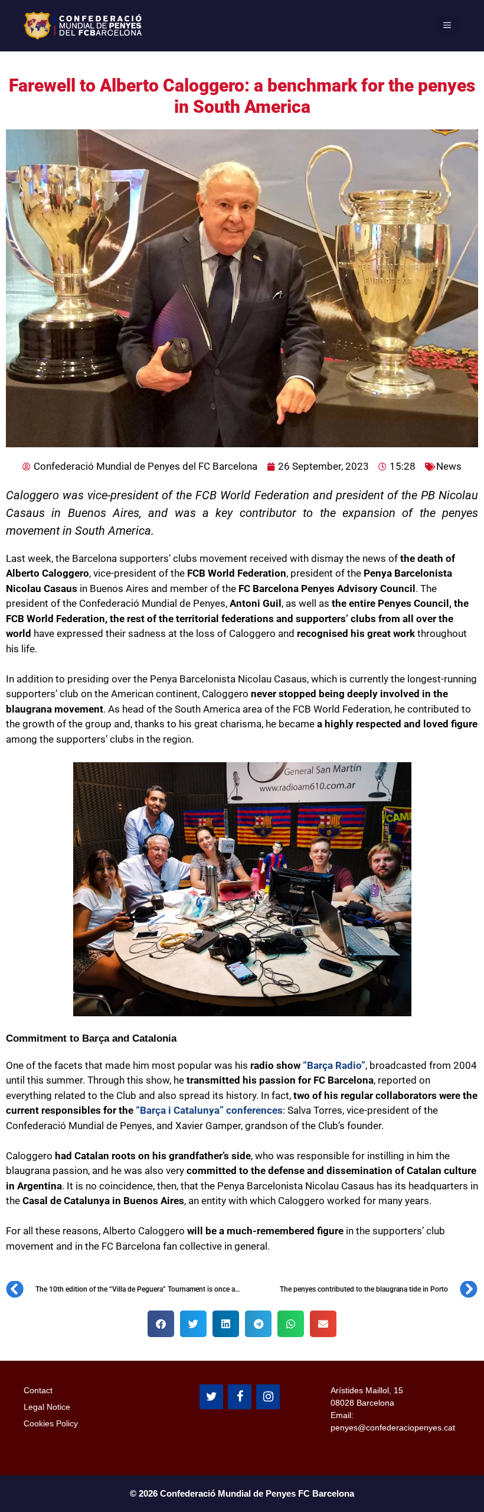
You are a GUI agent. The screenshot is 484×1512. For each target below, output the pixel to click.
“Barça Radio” (334, 1065)
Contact (38, 1390)
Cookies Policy (51, 1423)
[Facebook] (239, 1396)
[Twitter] (211, 1396)
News (449, 466)
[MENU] (447, 25)
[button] (161, 1324)
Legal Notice (47, 1407)
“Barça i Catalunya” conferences (209, 1110)
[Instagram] (268, 1396)
